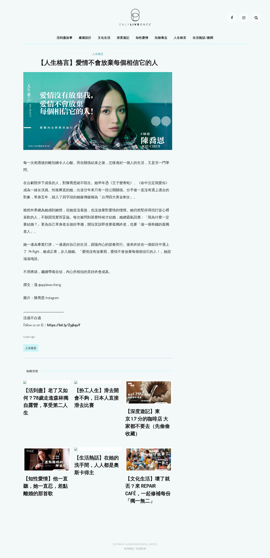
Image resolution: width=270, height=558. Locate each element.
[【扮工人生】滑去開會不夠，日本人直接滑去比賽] (75, 382)
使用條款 (129, 548)
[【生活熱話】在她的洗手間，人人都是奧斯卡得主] (75, 449)
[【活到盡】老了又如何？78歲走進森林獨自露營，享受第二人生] (24, 382)
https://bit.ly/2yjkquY (63, 325)
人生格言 (180, 38)
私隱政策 (141, 548)
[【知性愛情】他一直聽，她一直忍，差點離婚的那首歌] (46, 459)
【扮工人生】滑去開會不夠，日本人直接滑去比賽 (96, 397)
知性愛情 (142, 38)
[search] (256, 17)
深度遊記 (123, 38)
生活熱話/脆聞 (203, 38)
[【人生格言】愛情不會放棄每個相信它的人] (97, 111)
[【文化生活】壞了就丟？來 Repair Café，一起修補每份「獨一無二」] (148, 459)
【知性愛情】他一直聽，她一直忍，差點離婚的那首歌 (45, 485)
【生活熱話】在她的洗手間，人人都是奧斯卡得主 (96, 464)
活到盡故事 (65, 38)
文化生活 (104, 38)
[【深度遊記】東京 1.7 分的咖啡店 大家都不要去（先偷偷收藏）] (148, 392)
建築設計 (85, 38)
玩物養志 (161, 38)
